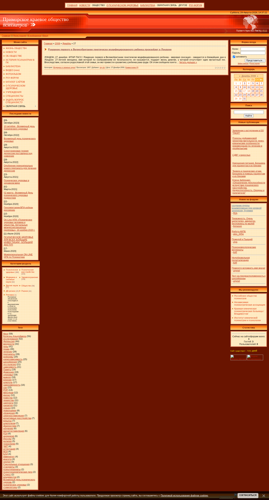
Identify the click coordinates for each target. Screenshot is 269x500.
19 (253, 91)
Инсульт (7, 438)
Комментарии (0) (132, 67)
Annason (237, 226)
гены (5, 346)
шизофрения (10, 362)
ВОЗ (5, 451)
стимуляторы (10, 487)
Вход (45, 35)
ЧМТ (5, 446)
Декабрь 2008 (249, 76)
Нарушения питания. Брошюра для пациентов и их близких (248, 164)
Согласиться (248, 495)
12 (253, 87)
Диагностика (9, 426)
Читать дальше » (188, 62)
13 (257, 87)
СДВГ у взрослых (241, 155)
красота (7, 459)
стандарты (9, 467)
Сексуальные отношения (16, 464)
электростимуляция (13, 415)
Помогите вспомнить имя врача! (248, 268)
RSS (265, 30)
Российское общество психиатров (245, 297)
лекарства (8, 400)
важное (7, 377)
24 (244, 95)
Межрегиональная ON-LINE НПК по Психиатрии (18, 255)
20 (257, 91)
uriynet (236, 270)
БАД (5, 454)
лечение (7, 351)
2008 (57, 43)
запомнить (241, 56)
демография (9, 410)
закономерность (11, 385)
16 (240, 91)
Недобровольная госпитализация (241, 259)
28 (261, 95)
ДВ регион (10, 291)
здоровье (8, 374)
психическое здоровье (15, 485)
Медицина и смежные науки (11, 279)
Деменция (8, 372)
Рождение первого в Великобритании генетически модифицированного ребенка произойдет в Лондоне (109, 49)
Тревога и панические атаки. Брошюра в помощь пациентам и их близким (248, 174)
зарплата (8, 403)
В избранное (34, 35)
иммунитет (9, 456)
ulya (235, 242)
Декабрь (66, 43)
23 (240, 95)
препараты (9, 354)
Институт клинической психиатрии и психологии (247, 319)
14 (261, 87)
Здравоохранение (29, 277)
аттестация (9, 449)
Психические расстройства (27, 271)
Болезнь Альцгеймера (14, 336)
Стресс (7, 474)
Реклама (10, 295)
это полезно (9, 364)
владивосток (9, 477)
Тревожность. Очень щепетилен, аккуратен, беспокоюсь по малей (244, 221)
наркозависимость (13, 359)
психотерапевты (12, 469)
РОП (5, 390)
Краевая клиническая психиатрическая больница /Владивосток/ (249, 311)
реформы (8, 357)
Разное (24, 291)
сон (5, 387)
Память (7, 369)
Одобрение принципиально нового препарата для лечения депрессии (20, 168)
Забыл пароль (243, 63)
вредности (8, 344)
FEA (235, 213)
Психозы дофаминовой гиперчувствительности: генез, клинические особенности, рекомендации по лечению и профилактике (248, 143)
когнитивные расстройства (17, 418)
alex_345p (238, 234)
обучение (8, 428)
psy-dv (102, 67)
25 (248, 95)
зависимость (9, 367)
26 (253, 95)
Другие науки (12, 285)
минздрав (8, 392)
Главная (6, 35)
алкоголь (7, 382)
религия (7, 441)
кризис (6, 395)
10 (244, 87)
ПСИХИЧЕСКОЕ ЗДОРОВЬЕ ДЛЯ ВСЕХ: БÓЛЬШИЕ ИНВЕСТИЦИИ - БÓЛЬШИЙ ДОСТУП (18, 241)
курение (7, 380)
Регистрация (19, 35)
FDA (5, 433)
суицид (7, 408)
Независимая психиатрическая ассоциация (249, 303)
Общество (26, 286)
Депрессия (9, 341)
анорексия (8, 436)
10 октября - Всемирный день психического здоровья (19, 127)
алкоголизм (9, 423)
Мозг (5, 333)
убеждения (9, 413)
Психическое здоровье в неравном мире (16, 181)
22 (236, 95)
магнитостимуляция (13, 431)
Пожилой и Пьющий (242, 239)
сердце (7, 461)
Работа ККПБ (239, 231)
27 (257, 95)
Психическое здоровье (12, 271)
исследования (10, 339)
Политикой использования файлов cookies (184, 495)
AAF (235, 252)
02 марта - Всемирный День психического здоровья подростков (18, 195)
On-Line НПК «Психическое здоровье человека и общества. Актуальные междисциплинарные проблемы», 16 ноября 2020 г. (19, 225)
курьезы (7, 421)
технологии (9, 444)
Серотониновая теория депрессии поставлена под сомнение (18, 153)
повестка (8, 397)
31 (244, 98)
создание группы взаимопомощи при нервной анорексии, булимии (246, 208)
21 (261, 91)
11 (249, 87)
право (6, 349)
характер (8, 405)
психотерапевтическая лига (17, 472)
